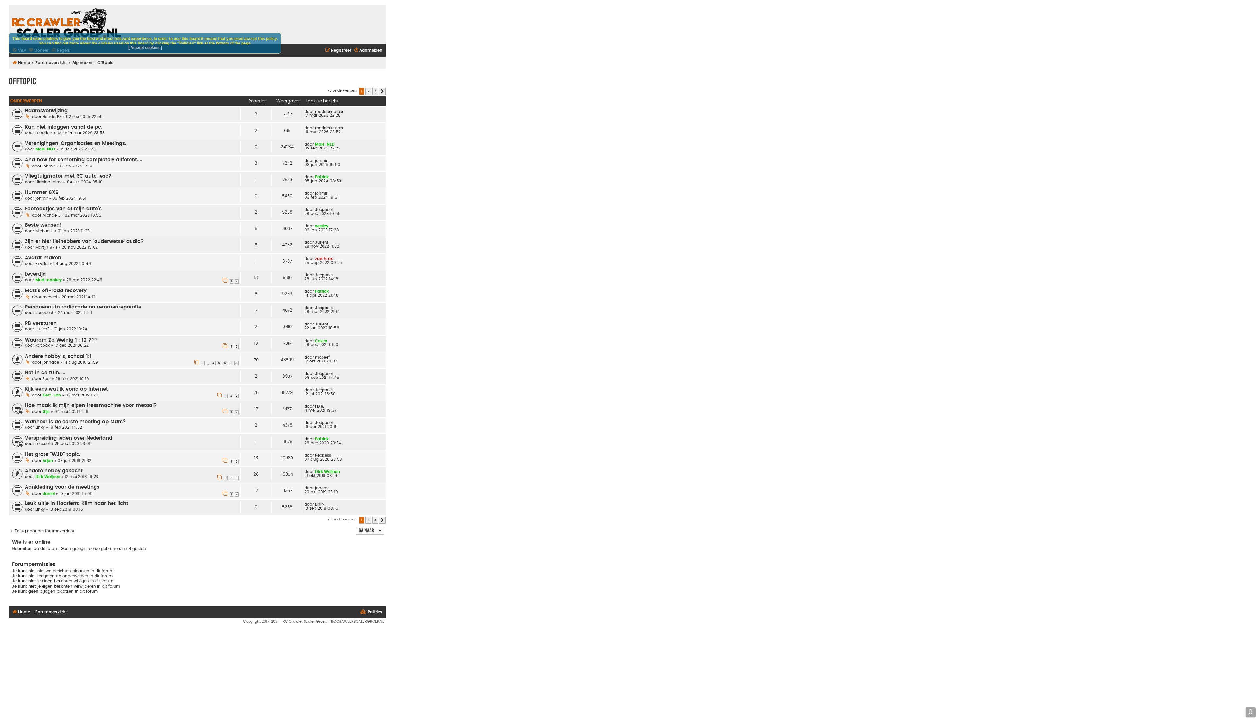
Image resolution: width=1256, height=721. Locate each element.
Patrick (322, 177)
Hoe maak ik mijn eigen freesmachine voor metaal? (91, 405)
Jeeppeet (324, 210)
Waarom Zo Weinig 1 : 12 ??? (61, 340)
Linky (40, 427)
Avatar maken (43, 257)
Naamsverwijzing (46, 110)
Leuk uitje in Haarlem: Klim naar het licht (76, 503)
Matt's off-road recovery (56, 290)
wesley (321, 226)
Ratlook (42, 345)
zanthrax (324, 259)
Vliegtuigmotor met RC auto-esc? (68, 176)
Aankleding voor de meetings (62, 487)
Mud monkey (48, 280)
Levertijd (35, 274)
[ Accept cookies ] (145, 47)
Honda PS (52, 117)
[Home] (66, 23)
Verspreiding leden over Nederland (68, 438)
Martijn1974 (46, 247)
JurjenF (322, 242)
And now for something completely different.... (83, 159)
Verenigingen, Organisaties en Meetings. (75, 143)
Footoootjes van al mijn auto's (63, 208)
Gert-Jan (52, 395)
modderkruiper (329, 112)
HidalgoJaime (48, 182)
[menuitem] (368, 50)
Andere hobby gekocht (54, 470)
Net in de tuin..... (45, 372)
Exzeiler (42, 264)
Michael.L (51, 215)
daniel (49, 494)
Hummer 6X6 (42, 192)
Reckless (323, 455)
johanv (322, 488)
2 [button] (368, 91)
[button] (382, 91)
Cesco (321, 341)
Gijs (46, 411)
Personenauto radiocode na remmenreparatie (83, 307)
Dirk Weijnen (47, 477)
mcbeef (50, 297)
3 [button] (375, 91)
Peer (47, 379)
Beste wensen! (43, 225)
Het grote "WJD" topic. (52, 454)
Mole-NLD (45, 149)
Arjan (48, 461)
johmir (49, 166)
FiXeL (319, 406)
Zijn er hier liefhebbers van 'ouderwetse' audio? (84, 241)
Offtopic (22, 81)
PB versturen (41, 323)
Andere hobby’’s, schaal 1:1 (58, 356)
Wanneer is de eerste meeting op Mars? (75, 421)
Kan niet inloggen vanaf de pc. (63, 127)
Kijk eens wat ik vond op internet (66, 389)
